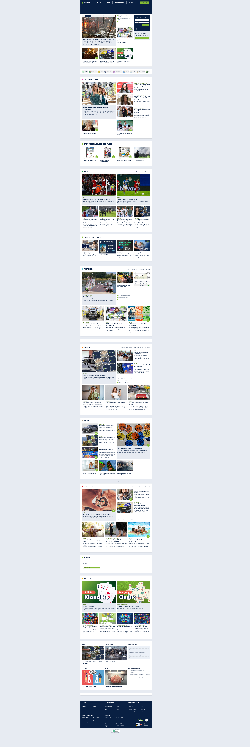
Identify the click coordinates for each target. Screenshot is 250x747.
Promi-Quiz (107, 711)
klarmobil (95, 722)
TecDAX (136, 288)
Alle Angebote (145, 2)
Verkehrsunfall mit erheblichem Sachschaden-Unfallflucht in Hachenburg (140, 681)
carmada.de (95, 723)
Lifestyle (88, 488)
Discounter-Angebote (132, 706)
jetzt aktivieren (87, 569)
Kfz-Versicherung (131, 712)
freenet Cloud (130, 707)
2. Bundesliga (124, 171)
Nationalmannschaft (131, 171)
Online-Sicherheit (143, 706)
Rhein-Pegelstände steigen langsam (123, 298)
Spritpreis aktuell (85, 707)
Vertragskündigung (120, 725)
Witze (117, 711)
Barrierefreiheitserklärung (110, 720)
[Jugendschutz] (116, 732)
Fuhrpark (140, 422)
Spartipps (148, 270)
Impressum (107, 722)
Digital (87, 349)
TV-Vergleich (142, 712)
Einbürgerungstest (108, 707)
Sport (87, 171)
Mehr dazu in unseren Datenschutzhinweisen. (138, 571)
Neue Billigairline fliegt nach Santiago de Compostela (125, 517)
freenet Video (96, 719)
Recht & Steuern (142, 270)
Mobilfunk (98, 2)
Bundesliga (119, 171)
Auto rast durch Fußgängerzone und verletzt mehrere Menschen (139, 648)
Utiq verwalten (108, 726)
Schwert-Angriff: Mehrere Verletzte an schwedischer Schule (138, 659)
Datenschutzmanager (109, 725)
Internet (108, 2)
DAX (136, 284)
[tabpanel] (99, 29)
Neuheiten (123, 422)
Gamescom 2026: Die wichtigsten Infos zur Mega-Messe (125, 380)
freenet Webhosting (132, 711)
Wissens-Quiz (119, 709)
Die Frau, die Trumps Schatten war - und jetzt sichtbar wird (138, 651)
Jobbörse (95, 706)
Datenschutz (107, 723)
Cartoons (107, 706)
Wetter (94, 707)
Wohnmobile (136, 422)
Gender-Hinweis (119, 719)
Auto (86, 422)
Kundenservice (108, 719)
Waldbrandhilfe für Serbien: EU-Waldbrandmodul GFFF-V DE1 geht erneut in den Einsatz (140, 676)
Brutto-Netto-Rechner (144, 709)
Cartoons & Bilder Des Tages (98, 144)
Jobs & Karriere (128, 270)
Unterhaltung (91, 79)
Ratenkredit (142, 707)
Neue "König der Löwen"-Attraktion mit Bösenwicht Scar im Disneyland (127, 519)
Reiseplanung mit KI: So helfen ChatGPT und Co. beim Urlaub (126, 378)
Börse (83, 706)
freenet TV (84, 720)
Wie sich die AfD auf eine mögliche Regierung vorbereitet (138, 656)
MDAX (136, 286)
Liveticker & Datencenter (145, 171)
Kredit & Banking (135, 270)
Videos (117, 707)
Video (87, 559)
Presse (117, 720)
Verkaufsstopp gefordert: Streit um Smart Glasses (125, 382)
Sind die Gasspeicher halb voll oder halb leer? (124, 296)
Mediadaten (118, 722)
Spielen (87, 580)
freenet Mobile (96, 720)
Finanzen (88, 270)
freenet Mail (130, 709)
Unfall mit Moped (132, 673)
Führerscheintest (147, 422)
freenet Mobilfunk (85, 719)
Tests (127, 422)
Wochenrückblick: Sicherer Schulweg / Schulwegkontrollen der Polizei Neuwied (139, 679)
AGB (106, 728)
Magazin (130, 422)
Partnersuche (96, 709)
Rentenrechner (142, 711)
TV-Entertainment (119, 2)
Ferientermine (85, 709)
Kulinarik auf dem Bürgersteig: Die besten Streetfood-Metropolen (127, 521)
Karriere (118, 723)
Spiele (117, 706)
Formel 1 (138, 171)
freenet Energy (85, 723)
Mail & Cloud (132, 2)
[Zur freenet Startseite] (86, 3)
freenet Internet (85, 722)
